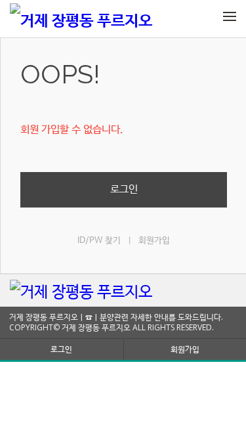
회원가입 (154, 241)
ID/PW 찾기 (99, 241)
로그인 (124, 189)
